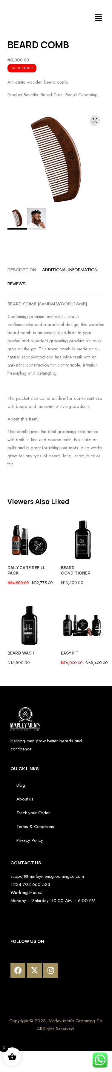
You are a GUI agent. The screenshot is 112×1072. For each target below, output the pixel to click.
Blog (20, 785)
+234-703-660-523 (30, 884)
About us (24, 799)
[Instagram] (50, 970)
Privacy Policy (29, 840)
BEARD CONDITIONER (75, 570)
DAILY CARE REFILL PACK (26, 570)
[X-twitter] (34, 970)
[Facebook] (17, 970)
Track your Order (33, 812)
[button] (99, 18)
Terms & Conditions (35, 826)
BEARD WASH (20, 653)
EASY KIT (70, 653)
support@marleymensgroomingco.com (47, 876)
